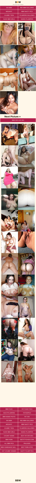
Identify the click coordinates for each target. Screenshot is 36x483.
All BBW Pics (9, 443)
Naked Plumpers (27, 19)
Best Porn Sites (27, 447)
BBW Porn (9, 439)
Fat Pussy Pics (27, 409)
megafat (9, 11)
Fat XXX (27, 417)
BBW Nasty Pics (27, 11)
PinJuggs (27, 443)
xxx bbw (9, 7)
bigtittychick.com (27, 439)
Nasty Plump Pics (27, 451)
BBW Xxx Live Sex (18, 120)
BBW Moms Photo (9, 417)
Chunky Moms (9, 436)
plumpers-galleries (27, 15)
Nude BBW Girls (9, 19)
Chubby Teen (9, 15)
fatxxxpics (27, 413)
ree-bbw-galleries (27, 7)
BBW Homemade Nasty (9, 447)
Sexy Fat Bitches (27, 436)
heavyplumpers (9, 413)
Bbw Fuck (9, 409)
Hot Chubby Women (9, 451)
